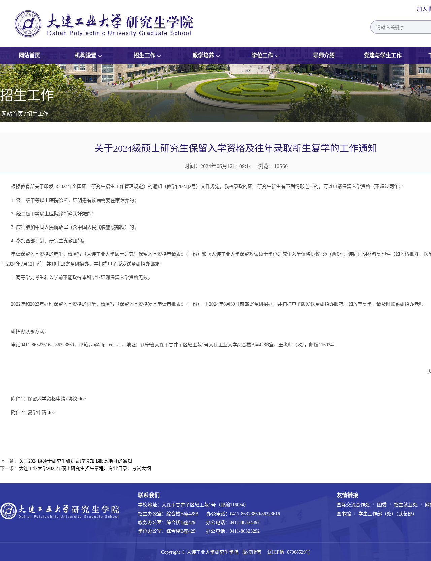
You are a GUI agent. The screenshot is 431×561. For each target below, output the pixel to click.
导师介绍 (324, 55)
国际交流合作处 (353, 504)
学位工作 (262, 55)
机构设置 (85, 55)
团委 (382, 504)
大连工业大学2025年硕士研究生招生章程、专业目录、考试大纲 (85, 468)
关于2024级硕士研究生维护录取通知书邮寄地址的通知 (75, 461)
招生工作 (144, 55)
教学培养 (203, 55)
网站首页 (29, 55)
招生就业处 (406, 504)
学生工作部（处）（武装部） (387, 513)
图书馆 (344, 513)
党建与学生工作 (383, 55)
